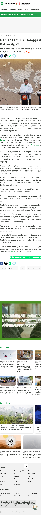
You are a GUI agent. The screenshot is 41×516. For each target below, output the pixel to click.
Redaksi (16, 493)
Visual (16, 481)
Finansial (4, 14)
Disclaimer (3, 496)
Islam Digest (31, 473)
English (30, 481)
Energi (10, 14)
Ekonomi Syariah (16, 9)
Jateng (13, 252)
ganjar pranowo (13, 268)
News (2, 476)
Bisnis (16, 14)
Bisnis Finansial (32, 479)
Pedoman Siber (32, 493)
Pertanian (23, 14)
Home (1, 35)
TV (1, 484)
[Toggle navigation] (2, 3)
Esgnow (2, 481)
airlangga (3, 268)
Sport (29, 476)
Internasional (4, 479)
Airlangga (34, 145)
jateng (22, 268)
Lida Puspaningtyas (29, 52)
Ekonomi (7, 35)
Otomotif (30, 14)
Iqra (15, 473)
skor (26, 9)
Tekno (16, 479)
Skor (29, 471)
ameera (4, 9)
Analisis (16, 476)
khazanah (35, 9)
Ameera (2, 471)
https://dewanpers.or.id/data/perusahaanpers (15, 506)
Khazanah (3, 473)
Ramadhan (17, 484)
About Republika (5, 493)
